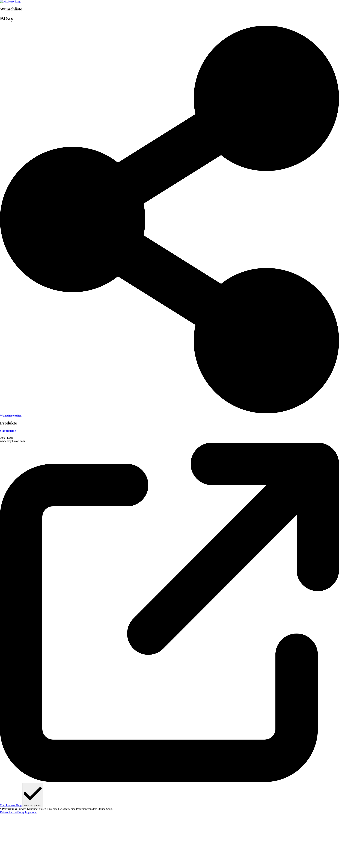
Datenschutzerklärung (12, 812)
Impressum (31, 812)
